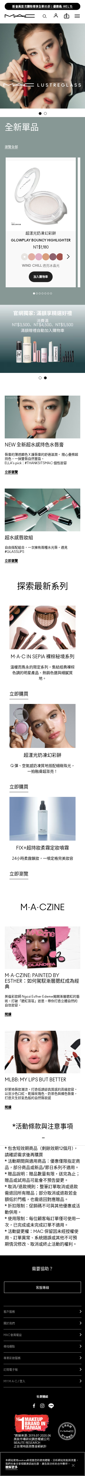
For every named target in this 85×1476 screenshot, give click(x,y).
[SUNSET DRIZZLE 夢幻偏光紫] (52, 256)
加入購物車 (41, 276)
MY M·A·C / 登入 (14, 1381)
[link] (41, 196)
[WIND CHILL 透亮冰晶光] (24, 256)
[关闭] (73, 1465)
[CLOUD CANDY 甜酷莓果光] (60, 256)
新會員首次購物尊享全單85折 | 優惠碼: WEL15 (42, 6)
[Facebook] (34, 1405)
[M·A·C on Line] (51, 1405)
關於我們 (9, 1323)
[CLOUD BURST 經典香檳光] (45, 256)
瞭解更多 (11, 1467)
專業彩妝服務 (12, 1358)
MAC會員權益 (13, 1335)
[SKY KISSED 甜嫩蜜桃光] (31, 256)
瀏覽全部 (11, 147)
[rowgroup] (42, 484)
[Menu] (77, 16)
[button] (77, 16)
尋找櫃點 (9, 1346)
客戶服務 (9, 1311)
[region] (42, 1464)
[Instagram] (42, 1405)
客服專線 (42, 1287)
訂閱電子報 (11, 1369)
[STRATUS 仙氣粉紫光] (38, 256)
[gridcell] (42, 440)
